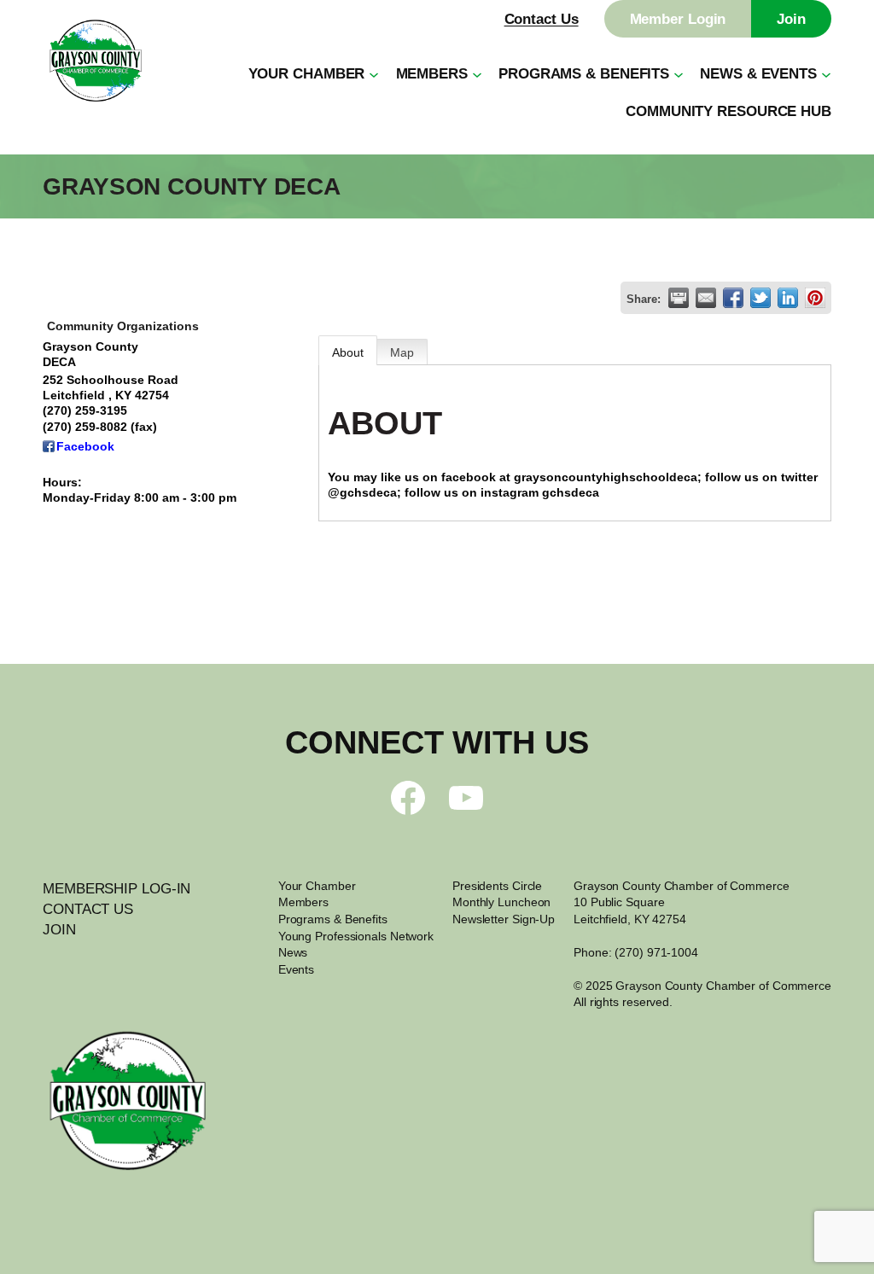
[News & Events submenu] (826, 73)
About (348, 352)
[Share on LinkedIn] (788, 298)
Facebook (85, 446)
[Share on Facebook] (733, 298)
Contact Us (541, 18)
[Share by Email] (706, 298)
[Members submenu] (477, 73)
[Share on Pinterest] (815, 298)
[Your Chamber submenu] (374, 73)
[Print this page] (678, 298)
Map (402, 352)
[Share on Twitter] (760, 298)
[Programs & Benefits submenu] (678, 73)
